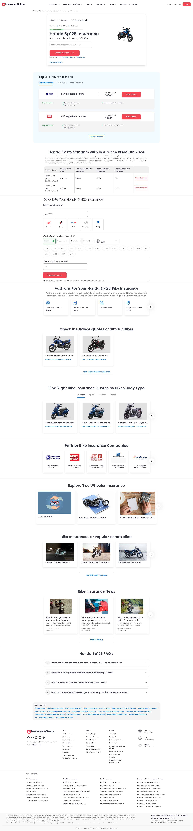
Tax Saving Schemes (69, 758)
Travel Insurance (68, 755)
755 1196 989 (36, 744)
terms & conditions (68, 57)
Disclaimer (113, 743)
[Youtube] (32, 738)
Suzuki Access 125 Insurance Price (98, 422)
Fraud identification (116, 740)
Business (65, 752)
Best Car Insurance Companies (37, 801)
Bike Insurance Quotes (55, 708)
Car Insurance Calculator (35, 786)
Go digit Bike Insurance (64, 717)
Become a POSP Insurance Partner (148, 783)
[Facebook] (28, 738)
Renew (89, 4)
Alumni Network (114, 754)
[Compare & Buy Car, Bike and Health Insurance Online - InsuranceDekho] (13, 5)
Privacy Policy (90, 734)
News (111, 4)
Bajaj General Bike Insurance (116, 714)
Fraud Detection (91, 740)
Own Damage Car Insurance (36, 795)
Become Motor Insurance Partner (148, 786)
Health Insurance (68, 740)
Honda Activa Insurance (57, 562)
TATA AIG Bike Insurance (138, 714)
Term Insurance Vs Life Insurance (111, 792)
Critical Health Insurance (71, 795)
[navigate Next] (150, 307)
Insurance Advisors (71, 4)
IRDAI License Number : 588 (163, 818)
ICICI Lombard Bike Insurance (94, 714)
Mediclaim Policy (69, 789)
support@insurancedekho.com (45, 742)
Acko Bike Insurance (73, 714)
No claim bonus (106, 308)
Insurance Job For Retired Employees (149, 807)
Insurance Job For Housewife (147, 801)
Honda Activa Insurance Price (60, 422)
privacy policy (81, 57)
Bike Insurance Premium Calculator (137, 517)
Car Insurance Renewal (34, 783)
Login (187, 4)
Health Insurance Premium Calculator (76, 798)
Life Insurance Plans (107, 798)
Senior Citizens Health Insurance (74, 804)
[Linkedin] (40, 738)
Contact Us (113, 734)
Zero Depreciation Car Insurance (37, 789)
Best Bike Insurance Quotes (92, 517)
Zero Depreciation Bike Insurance (84, 711)
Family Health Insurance (71, 801)
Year (46, 266)
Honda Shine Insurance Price (59, 355)
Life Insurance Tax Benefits (109, 801)
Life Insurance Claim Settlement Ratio (113, 789)
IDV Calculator (31, 792)
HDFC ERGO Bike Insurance (44, 717)
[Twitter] (43, 738)
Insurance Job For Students (146, 804)
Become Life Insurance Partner (147, 792)
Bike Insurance (45, 516)
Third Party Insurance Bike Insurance (111, 711)
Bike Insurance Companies (147, 708)
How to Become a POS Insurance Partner (151, 795)
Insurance (52, 4)
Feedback (112, 737)
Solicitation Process (116, 751)
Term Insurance (67, 746)
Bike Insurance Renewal (73, 708)
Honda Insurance (99, 575)
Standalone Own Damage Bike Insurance (50, 714)
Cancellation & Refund (93, 749)
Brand (50, 214)
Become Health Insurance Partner (148, 789)
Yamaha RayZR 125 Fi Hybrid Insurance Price (140, 422)
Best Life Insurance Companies (110, 795)
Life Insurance (67, 743)
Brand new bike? (56, 62)
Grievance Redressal (93, 737)
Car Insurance (67, 734)
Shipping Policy (91, 743)
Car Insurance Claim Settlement (37, 798)
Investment (66, 749)
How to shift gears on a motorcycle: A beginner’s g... (58, 619)
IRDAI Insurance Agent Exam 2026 (148, 798)
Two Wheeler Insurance (100, 372)
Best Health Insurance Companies (75, 786)
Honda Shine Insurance (129, 562)
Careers (112, 757)
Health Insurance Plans (71, 783)
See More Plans (95, 137)
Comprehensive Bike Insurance (58, 711)
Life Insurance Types (107, 786)
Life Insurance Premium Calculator (112, 804)
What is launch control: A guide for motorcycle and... (130, 619)
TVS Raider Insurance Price (95, 355)
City (98, 240)
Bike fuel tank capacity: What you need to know (94, 619)
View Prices (131, 94)
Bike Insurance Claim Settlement (124, 708)
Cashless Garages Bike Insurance (138, 711)
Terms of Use (90, 746)
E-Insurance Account (93, 752)
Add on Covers (40, 711)
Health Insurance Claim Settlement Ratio (77, 792)
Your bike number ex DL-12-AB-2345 (66, 44)
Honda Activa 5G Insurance (95, 562)
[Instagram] (36, 738)
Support (99, 4)
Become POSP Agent (129, 4)
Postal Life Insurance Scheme (110, 783)
